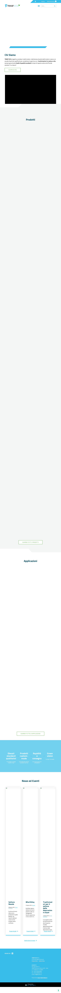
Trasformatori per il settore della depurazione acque (47, 907)
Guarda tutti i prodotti (30, 542)
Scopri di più (12, 70)
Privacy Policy (35, 961)
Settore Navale (11, 903)
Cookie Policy (42, 961)
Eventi (33, 905)
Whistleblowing (50, 1)
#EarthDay (30, 902)
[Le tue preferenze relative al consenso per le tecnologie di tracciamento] (58, 990)
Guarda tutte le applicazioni (30, 734)
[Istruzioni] (55, 1)
